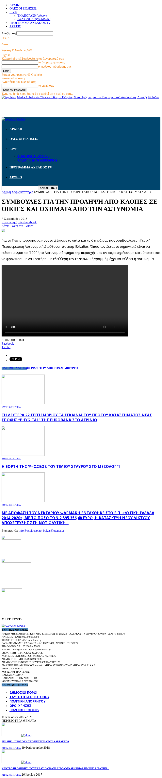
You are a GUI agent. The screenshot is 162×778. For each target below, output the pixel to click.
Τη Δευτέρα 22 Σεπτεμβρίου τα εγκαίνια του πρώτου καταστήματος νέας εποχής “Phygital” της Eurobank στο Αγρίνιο (77, 417)
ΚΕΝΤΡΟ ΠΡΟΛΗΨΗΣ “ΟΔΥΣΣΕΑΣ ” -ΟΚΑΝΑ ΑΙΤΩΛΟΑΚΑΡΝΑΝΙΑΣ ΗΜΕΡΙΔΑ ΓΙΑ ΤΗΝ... (55, 768)
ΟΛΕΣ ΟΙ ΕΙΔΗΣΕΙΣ (23, 8)
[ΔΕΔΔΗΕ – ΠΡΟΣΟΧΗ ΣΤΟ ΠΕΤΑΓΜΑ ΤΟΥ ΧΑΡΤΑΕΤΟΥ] (16, 735)
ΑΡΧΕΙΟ (15, 26)
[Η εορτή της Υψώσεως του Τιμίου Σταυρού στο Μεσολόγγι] (23, 454)
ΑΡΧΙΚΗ (15, 5)
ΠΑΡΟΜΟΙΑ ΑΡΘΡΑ (14, 368)
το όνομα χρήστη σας (51, 62)
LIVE (13, 12)
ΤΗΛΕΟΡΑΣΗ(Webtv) (32, 15)
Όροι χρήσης (20, 705)
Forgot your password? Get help (22, 74)
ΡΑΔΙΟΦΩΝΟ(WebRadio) (34, 19)
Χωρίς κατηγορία (11, 407)
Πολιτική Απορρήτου (27, 701)
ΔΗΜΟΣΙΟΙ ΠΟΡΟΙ (23, 692)
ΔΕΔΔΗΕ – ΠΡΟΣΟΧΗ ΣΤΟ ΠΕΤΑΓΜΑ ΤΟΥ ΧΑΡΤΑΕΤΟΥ (35, 741)
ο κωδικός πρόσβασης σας (54, 66)
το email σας (46, 85)
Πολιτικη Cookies (24, 710)
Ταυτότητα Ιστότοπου (29, 697)
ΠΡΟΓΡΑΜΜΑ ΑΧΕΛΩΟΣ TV (30, 22)
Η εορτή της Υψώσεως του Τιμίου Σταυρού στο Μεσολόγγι (61, 466)
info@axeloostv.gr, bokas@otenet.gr (41, 530)
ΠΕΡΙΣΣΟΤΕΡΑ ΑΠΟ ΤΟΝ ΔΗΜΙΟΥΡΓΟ (52, 368)
